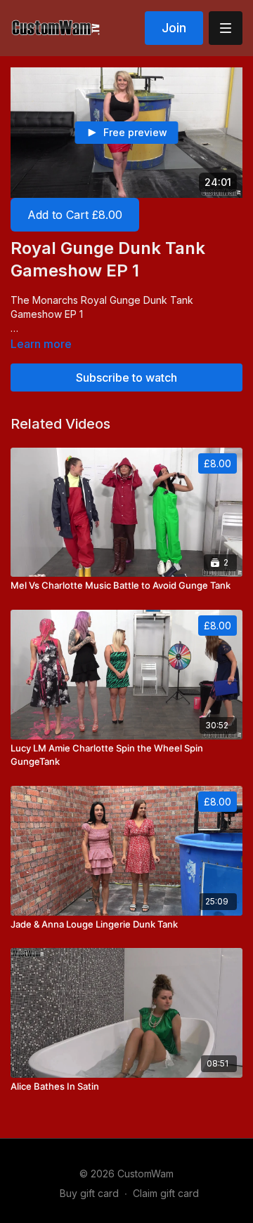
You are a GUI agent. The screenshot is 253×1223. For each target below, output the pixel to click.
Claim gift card (166, 1193)
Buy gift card (89, 1193)
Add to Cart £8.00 (74, 215)
